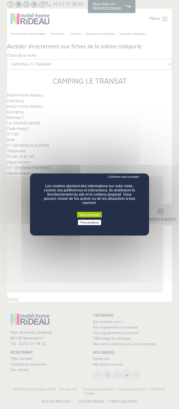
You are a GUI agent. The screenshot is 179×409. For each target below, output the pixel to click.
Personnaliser (89, 222)
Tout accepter (89, 215)
